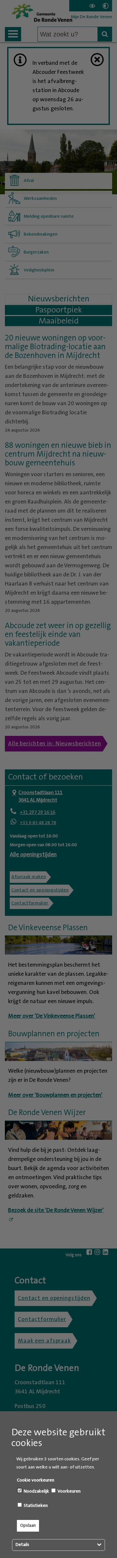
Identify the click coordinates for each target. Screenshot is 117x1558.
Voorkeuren (69, 1491)
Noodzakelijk (36, 1491)
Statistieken (35, 1505)
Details (22, 1544)
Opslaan (28, 1525)
